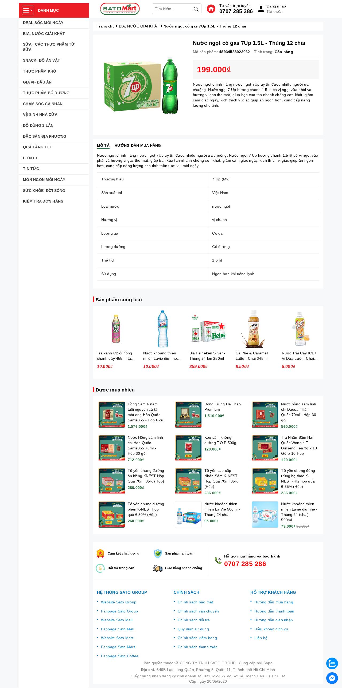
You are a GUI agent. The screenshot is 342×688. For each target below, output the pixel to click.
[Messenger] (332, 678)
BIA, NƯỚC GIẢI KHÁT (44, 33)
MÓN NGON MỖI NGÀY (44, 179)
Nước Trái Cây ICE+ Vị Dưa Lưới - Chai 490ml (299, 358)
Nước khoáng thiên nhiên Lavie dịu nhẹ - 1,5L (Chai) (161, 358)
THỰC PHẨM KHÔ (39, 71)
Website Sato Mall (117, 620)
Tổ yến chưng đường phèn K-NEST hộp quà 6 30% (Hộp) (146, 509)
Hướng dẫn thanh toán (274, 611)
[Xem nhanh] (116, 329)
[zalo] (332, 663)
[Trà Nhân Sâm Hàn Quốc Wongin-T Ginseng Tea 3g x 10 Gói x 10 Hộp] (265, 448)
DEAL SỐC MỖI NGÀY (43, 23)
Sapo (268, 663)
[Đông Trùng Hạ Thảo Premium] (188, 414)
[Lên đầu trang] (332, 649)
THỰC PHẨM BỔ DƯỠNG (46, 93)
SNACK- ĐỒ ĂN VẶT (41, 60)
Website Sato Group (119, 602)
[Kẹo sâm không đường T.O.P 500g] (188, 448)
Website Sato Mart (117, 638)
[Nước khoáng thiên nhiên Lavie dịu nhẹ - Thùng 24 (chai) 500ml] (265, 514)
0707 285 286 (236, 11)
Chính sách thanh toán (197, 647)
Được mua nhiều (115, 390)
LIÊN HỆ (30, 158)
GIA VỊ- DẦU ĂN (37, 82)
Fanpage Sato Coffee (120, 656)
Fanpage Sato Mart (118, 647)
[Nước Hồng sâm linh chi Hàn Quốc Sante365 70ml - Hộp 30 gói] (111, 448)
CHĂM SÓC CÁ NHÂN (43, 104)
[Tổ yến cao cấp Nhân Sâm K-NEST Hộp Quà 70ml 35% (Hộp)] (188, 481)
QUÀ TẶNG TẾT (37, 147)
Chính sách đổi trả (194, 620)
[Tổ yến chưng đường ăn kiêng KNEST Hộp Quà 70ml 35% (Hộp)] (111, 481)
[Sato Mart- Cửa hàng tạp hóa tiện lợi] (120, 9)
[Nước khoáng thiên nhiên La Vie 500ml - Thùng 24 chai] (188, 514)
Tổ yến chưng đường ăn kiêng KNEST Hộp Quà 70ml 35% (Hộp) (146, 475)
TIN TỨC (31, 169)
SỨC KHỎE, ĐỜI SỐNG (44, 190)
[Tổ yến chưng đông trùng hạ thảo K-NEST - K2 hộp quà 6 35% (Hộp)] (265, 481)
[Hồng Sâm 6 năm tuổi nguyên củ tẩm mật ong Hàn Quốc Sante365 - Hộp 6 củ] (111, 414)
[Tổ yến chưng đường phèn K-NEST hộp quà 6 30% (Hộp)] (111, 514)
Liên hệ (260, 638)
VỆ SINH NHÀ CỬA (40, 114)
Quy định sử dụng (193, 629)
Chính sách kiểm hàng (197, 638)
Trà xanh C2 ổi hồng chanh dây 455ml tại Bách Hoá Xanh (114, 358)
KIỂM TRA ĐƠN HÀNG (43, 201)
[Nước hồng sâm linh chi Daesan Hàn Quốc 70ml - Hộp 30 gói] (265, 414)
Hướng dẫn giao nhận (273, 620)
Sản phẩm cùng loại (119, 299)
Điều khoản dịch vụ (271, 629)
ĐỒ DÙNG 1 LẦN (38, 125)
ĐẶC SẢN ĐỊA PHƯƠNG (45, 136)
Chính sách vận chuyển (198, 611)
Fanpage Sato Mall (117, 629)
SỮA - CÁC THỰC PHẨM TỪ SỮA (49, 47)
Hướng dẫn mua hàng (273, 602)
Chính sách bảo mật (195, 602)
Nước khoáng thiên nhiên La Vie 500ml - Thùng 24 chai (222, 509)
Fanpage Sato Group (119, 611)
